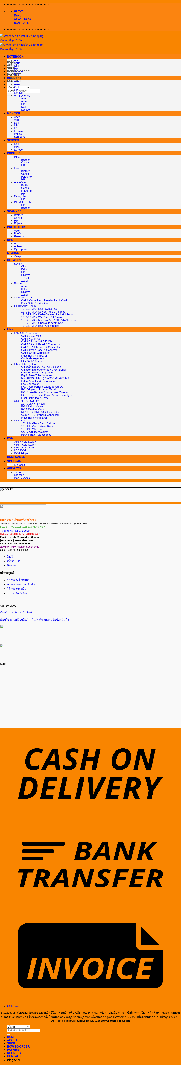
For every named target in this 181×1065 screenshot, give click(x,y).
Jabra (17, 472)
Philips (18, 134)
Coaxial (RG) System (26, 400)
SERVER (13, 140)
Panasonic (20, 236)
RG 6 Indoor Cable (32, 406)
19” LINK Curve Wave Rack (37, 426)
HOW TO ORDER (18, 1046)
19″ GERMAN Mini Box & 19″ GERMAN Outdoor (49, 320)
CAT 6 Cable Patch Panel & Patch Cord (44, 300)
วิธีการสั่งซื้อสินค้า (18, 579)
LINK (10, 329)
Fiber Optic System (25, 364)
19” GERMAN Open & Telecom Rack (42, 323)
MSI (16, 74)
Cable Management (32, 358)
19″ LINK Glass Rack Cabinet (38, 423)
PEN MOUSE (22, 477)
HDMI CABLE (16, 456)
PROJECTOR (16, 227)
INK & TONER (22, 202)
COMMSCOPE (23, 297)
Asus (17, 63)
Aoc (16, 119)
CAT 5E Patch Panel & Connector (40, 347)
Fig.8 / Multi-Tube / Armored (37, 375)
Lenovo (18, 71)
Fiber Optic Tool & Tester (35, 398)
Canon (25, 162)
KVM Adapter (22, 453)
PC (9, 77)
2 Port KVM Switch (25, 442)
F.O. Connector (30, 383)
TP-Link (25, 277)
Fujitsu (18, 223)
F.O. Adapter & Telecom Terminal (40, 389)
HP (16, 68)
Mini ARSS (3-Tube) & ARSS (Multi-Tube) (45, 378)
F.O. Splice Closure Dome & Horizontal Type (46, 395)
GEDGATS (14, 468)
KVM (10, 438)
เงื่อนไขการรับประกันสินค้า (17, 612)
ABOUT (12, 1040)
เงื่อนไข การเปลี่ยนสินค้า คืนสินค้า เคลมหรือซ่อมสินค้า (34, 619)
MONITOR (13, 113)
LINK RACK (21, 420)
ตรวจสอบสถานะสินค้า (21, 584)
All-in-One (20, 182)
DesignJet (20, 196)
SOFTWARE (15, 461)
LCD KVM (20, 450)
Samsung (19, 136)
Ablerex (18, 246)
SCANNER (14, 211)
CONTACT (14, 1005)
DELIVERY (14, 77)
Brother (25, 159)
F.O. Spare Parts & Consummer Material (44, 392)
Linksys (25, 275)
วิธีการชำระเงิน (16, 588)
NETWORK (14, 260)
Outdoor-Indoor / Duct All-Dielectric (41, 367)
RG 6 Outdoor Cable (33, 409)
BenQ (17, 233)
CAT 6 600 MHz (30, 338)
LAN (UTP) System (25, 333)
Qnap (17, 256)
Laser (17, 168)
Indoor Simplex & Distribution (38, 381)
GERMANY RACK (25, 306)
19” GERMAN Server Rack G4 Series (43, 311)
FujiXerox (26, 176)
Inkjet (17, 156)
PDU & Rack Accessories (36, 434)
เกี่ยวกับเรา (14, 561)
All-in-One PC (22, 95)
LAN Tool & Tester (31, 361)
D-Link (25, 269)
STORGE (13, 252)
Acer (17, 60)
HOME (11, 1037)
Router (18, 283)
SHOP (11, 68)
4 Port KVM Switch (25, 444)
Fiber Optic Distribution (34, 303)
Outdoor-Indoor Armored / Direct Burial (43, 369)
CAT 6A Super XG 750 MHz (37, 341)
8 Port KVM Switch (25, 447)
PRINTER (13, 153)
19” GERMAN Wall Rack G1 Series (41, 317)
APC (17, 243)
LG (16, 128)
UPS (10, 239)
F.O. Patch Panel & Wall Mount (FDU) (43, 386)
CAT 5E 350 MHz (31, 335)
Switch (18, 263)
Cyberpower (21, 249)
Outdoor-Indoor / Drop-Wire (37, 372)
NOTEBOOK (15, 56)
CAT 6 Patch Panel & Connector (39, 350)
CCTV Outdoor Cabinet (34, 431)
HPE (17, 146)
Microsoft (19, 464)
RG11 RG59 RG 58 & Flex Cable (40, 412)
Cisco (24, 266)
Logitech (19, 475)
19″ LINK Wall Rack (32, 429)
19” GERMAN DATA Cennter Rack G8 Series (47, 314)
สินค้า (10, 556)
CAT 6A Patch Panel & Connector (40, 344)
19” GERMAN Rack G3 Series (39, 308)
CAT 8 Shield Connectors (35, 352)
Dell (16, 65)
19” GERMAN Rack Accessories (40, 325)
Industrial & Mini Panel (34, 355)
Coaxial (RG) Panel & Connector (40, 415)
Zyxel (24, 280)
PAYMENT (14, 74)
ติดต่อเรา (12, 565)
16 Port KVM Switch (33, 403)
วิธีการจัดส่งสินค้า (18, 593)
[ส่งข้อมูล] (8, 95)
